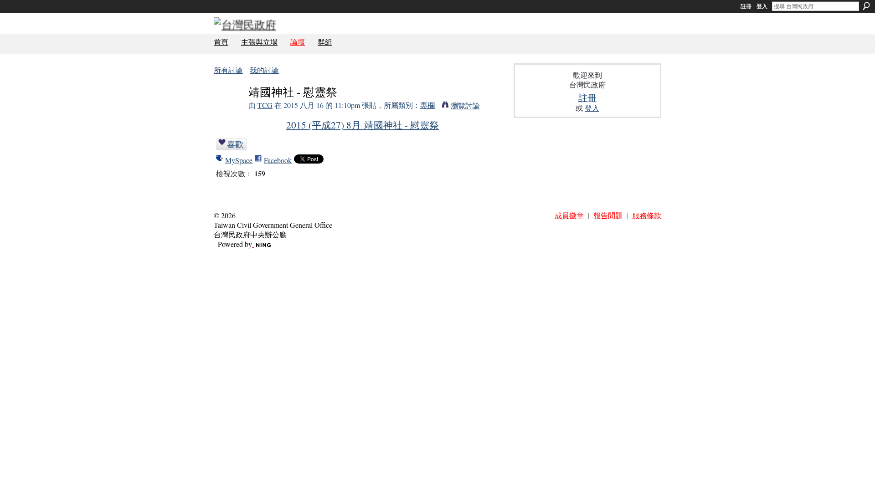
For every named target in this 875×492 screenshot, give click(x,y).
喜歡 (235, 143)
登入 (762, 6)
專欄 (427, 105)
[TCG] (228, 109)
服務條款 (646, 215)
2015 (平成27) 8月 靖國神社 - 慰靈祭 (362, 124)
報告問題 (608, 215)
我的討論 (264, 70)
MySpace (238, 160)
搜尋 (866, 6)
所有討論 (228, 70)
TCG (265, 105)
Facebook (278, 160)
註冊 (746, 6)
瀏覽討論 (465, 105)
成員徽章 (569, 215)
